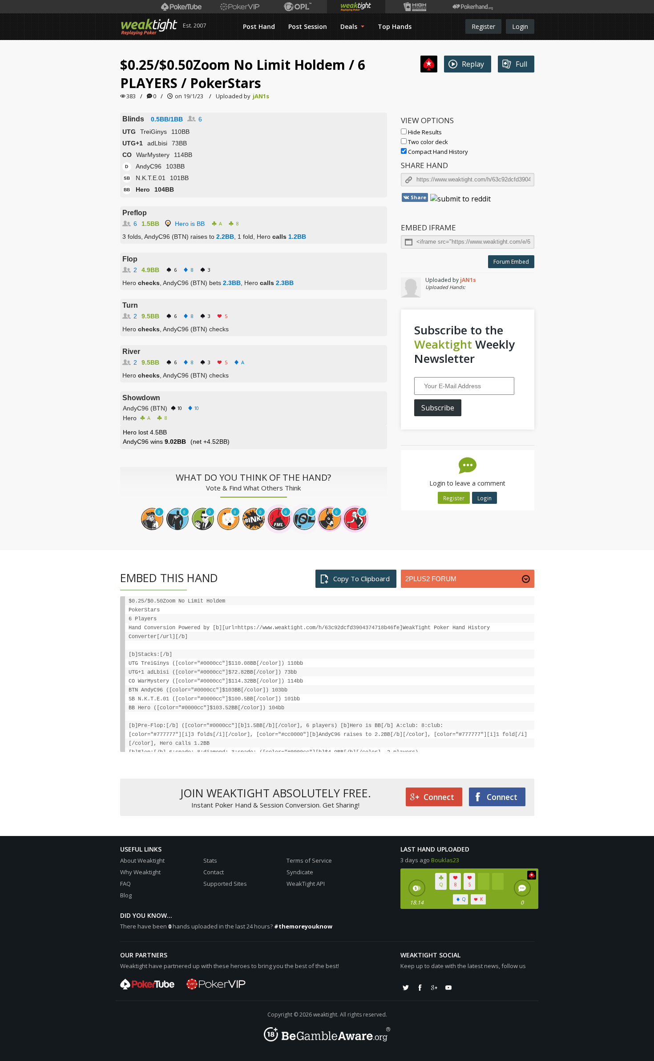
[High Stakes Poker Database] (414, 6)
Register (483, 26)
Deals (349, 26)
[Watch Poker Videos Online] (181, 6)
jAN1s (261, 96)
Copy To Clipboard (361, 578)
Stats (210, 860)
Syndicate (300, 872)
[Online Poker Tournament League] (298, 6)
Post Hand (259, 26)
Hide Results (424, 132)
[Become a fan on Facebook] (420, 987)
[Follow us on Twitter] (405, 987)
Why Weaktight (140, 872)
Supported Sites (225, 884)
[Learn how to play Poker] (239, 6)
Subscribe (437, 408)
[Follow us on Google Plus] (434, 987)
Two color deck (427, 142)
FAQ (125, 884)
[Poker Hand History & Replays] (473, 6)
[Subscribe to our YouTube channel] (448, 987)
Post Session (307, 26)
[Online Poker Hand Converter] (356, 6)
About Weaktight (142, 860)
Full (521, 64)
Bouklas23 (445, 860)
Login (520, 26)
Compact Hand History (437, 152)
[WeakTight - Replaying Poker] (149, 26)
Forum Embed (511, 261)
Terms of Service (309, 860)
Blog (126, 895)
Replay (473, 64)
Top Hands (395, 26)
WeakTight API (306, 884)
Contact (213, 872)
